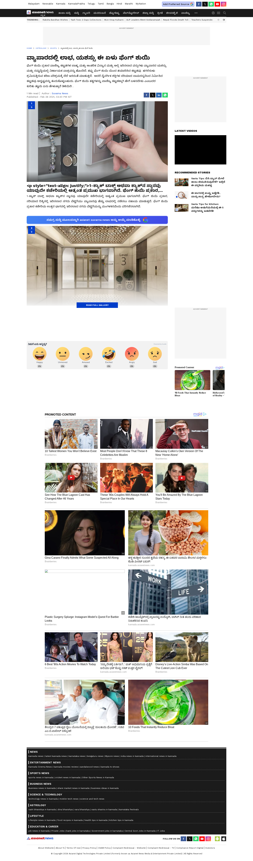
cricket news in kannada (67, 777)
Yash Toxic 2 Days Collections (86, 20)
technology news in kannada (43, 799)
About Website (46, 848)
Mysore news (112, 756)
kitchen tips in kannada (121, 820)
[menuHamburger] (218, 12)
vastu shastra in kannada (104, 809)
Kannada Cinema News (40, 767)
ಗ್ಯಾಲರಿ (86, 13)
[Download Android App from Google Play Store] (217, 838)
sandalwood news (89, 767)
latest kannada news (56, 756)
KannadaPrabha (76, 3)
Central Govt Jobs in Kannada (140, 831)
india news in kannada (132, 756)
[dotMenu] (196, 12)
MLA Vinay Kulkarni (114, 20)
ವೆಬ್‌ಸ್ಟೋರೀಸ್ (131, 13)
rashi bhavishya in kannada (42, 809)
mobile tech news (69, 799)
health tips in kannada (96, 820)
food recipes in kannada (70, 820)
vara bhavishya (82, 809)
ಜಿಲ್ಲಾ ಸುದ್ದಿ (148, 13)
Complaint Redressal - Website (129, 848)
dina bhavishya (65, 809)
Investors (210, 848)
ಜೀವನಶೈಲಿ (172, 13)
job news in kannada (39, 831)
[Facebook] (199, 4)
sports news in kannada (40, 777)
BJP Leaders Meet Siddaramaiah (143, 20)
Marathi (129, 3)
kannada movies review (66, 767)
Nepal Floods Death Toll (175, 20)
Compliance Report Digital (189, 848)
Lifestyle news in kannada (41, 820)
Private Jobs (57, 831)
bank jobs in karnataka (78, 831)
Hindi (119, 3)
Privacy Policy (89, 848)
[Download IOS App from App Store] (223, 838)
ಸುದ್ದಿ (76, 13)
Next (223, 20)
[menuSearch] (224, 13)
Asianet (40, 838)
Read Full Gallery (97, 305)
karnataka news (77, 756)
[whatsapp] (211, 4)
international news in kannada (160, 756)
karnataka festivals (129, 809)
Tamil (101, 3)
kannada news (35, 756)
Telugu (91, 3)
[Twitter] (205, 4)
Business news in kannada (42, 788)
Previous (218, 20)
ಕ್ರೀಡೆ (160, 13)
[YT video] (217, 4)
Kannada (60, 3)
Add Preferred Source (176, 4)
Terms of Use (73, 848)
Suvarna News (60, 93)
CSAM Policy (104, 848)
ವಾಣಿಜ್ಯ (185, 13)
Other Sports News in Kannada (98, 777)
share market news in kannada (73, 788)
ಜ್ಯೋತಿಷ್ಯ (114, 13)
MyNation (141, 3)
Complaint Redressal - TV (160, 848)
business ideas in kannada (105, 788)
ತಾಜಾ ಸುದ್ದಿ (64, 13)
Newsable (47, 3)
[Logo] (41, 13)
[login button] (214, 13)
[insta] (223, 4)
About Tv (60, 848)
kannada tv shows (110, 767)
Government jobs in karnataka (107, 831)
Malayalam (34, 3)
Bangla (110, 3)
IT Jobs (161, 831)
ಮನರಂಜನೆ (99, 13)
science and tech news (92, 799)
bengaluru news (95, 756)
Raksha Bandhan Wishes (55, 20)
